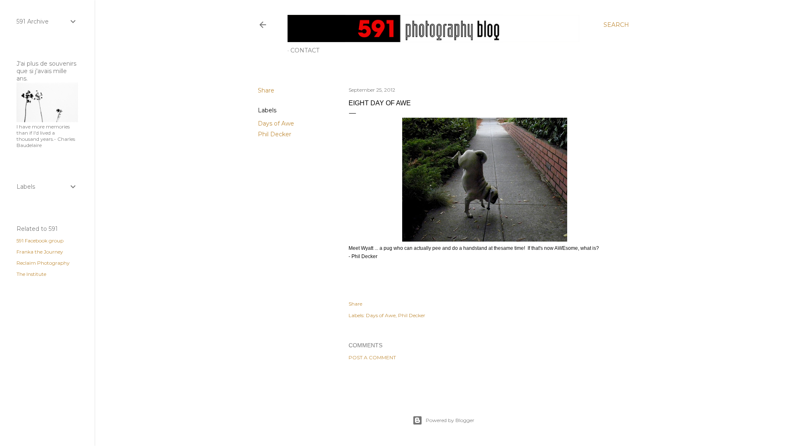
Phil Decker (274, 134)
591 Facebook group (40, 240)
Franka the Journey (39, 252)
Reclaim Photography (43, 263)
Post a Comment (372, 357)
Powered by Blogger (450, 420)
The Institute (31, 274)
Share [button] (266, 90)
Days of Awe (276, 123)
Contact (304, 50)
